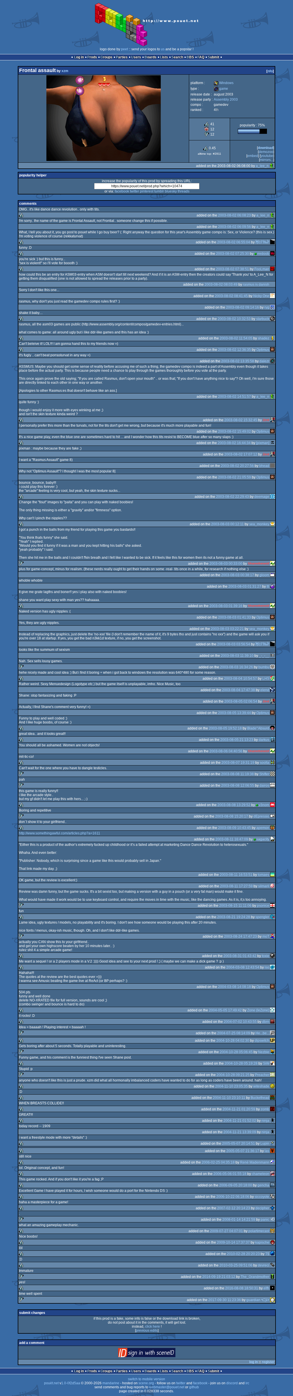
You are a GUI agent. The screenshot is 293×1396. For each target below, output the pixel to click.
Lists (164, 57)
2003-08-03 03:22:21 (227, 629)
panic (265, 1220)
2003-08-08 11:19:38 (237, 774)
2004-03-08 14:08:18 (234, 987)
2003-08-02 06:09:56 (234, 227)
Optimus (262, 350)
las (267, 1151)
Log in (79, 57)
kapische (262, 1242)
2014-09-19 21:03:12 (218, 1277)
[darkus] (272, 740)
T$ (267, 1254)
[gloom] (272, 575)
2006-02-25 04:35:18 (218, 1162)
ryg (266, 307)
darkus (264, 740)
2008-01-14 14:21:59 (238, 1220)
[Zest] (272, 420)
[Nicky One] (272, 296)
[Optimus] (272, 350)
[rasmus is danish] (272, 285)
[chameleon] (272, 1174)
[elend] (272, 690)
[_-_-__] (272, 656)
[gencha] (272, 1185)
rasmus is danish (256, 285)
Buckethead (260, 1098)
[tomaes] (272, 875)
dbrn (265, 1022)
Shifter (264, 774)
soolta (264, 763)
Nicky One (261, 296)
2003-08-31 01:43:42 (239, 956)
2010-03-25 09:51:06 (235, 1265)
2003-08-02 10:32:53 (234, 319)
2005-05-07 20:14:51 (238, 1144)
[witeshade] (272, 1086)
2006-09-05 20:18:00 (235, 1185)
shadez (263, 338)
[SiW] (272, 1063)
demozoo (266, 152)
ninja (265, 1121)
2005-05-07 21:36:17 (242, 1151)
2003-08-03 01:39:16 (225, 606)
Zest (266, 420)
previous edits (147, 1331)
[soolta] (272, 763)
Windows (223, 83)
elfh (266, 1288)
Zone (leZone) (258, 1010)
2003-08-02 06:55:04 (233, 242)
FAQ (200, 57)
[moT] (272, 936)
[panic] (272, 1220)
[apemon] (272, 828)
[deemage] (272, 497)
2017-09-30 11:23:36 (224, 1300)
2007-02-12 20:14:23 (233, 1208)
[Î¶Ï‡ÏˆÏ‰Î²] (272, 242)
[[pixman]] (272, 443)
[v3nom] (272, 805)
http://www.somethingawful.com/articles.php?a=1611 (59, 833)
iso (267, 967)
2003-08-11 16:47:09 (231, 839)
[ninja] (272, 1121)
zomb (265, 1109)
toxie (265, 956)
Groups (106, 57)
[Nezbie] (272, 1052)
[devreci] (272, 1265)
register (268, 1362)
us (163, 49)
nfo (270, 71)
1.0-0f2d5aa (70, 1383)
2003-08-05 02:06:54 (240, 701)
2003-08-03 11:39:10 (237, 656)
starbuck (262, 319)
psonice (263, 906)
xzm (65, 71)
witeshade (261, 1086)
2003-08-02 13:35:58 (237, 361)
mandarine (110, 1383)
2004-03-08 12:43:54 (242, 967)
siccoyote (262, 1197)
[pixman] (262, 443)
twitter (134, 191)
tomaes (263, 875)
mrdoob (263, 254)
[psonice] (272, 906)
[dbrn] (272, 1022)
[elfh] (272, 1288)
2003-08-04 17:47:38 (238, 690)
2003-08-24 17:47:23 (240, 936)
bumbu (263, 667)
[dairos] (272, 785)
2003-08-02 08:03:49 (221, 285)
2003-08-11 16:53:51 (236, 875)
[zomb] (272, 1109)
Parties (122, 57)
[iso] (272, 967)
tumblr (159, 191)
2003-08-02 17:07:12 (240, 454)
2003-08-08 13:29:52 (233, 805)
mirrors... (266, 160)
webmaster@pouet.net (166, 1387)
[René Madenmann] (272, 1162)
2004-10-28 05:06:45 (236, 1052)
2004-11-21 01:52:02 (239, 1121)
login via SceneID (156, 1354)
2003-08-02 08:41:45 (231, 296)
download (265, 148)
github (194, 1387)
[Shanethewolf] (272, 564)
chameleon (260, 1174)
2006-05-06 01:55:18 (229, 1174)
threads (183, 191)
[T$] (272, 1254)
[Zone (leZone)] (272, 1010)
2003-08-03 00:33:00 (225, 564)
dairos (264, 785)
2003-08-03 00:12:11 (227, 524)
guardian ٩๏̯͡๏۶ (257, 1300)
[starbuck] (272, 319)
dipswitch (262, 1041)
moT (265, 936)
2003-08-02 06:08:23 (234, 215)
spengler (262, 917)
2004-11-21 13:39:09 (239, 1132)
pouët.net (51, 1383)
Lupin (264, 1144)
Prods (92, 57)
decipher (262, 1208)
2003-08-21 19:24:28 (233, 917)
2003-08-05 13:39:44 (234, 713)
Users (136, 57)
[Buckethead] (272, 1098)
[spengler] (272, 917)
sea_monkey (259, 524)
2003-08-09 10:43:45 (234, 828)
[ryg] (272, 307)
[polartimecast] (272, 1231)
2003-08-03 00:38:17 (237, 575)
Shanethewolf (258, 564)
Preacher (262, 1075)
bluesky (171, 191)
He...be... (262, 1033)
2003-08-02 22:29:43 (232, 497)
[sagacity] (272, 839)
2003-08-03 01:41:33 (234, 617)
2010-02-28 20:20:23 (243, 1254)
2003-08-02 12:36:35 (234, 350)
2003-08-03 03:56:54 (233, 644)
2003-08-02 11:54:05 (236, 338)
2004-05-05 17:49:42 (225, 1010)
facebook (122, 191)
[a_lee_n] (272, 166)
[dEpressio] (272, 816)
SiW (266, 1063)
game (221, 89)
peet (124, 49)
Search (177, 57)
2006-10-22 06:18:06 (232, 1197)
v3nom (264, 805)
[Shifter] (272, 774)
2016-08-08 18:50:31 (241, 1288)
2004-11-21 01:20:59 (239, 1109)
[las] (272, 1151)
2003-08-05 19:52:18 (225, 728)
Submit (213, 57)
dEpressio (261, 816)
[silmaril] (272, 886)
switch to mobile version (146, 1379)
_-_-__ (264, 656)
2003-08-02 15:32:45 (240, 420)
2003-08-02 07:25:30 (232, 254)
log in (253, 1362)
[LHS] (272, 679)
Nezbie (263, 1052)
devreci (263, 1265)
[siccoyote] (272, 1197)
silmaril (263, 886)
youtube (267, 156)
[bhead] (272, 466)
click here (152, 1327)
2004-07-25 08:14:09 (233, 1033)
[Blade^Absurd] (272, 728)
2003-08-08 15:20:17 (231, 816)
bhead (264, 466)
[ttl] (272, 586)
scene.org (146, 1383)
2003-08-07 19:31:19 (237, 763)
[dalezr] (272, 361)
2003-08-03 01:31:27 (244, 586)
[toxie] (272, 956)
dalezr (264, 361)
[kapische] (272, 1242)
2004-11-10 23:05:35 (231, 1086)
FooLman (261, 269)
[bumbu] (272, 667)
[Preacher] (272, 1075)
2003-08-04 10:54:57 (240, 679)
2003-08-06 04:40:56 (225, 751)
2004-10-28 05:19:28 (241, 1063)
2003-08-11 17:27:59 (236, 886)
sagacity (262, 839)
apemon (262, 828)
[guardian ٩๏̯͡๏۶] (272, 1300)
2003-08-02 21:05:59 (234, 477)
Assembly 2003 (226, 100)
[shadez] (272, 338)
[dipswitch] (272, 1041)
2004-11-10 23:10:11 (229, 1098)
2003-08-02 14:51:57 (234, 397)
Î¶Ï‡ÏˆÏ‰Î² (262, 242)
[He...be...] (272, 1033)
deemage (261, 497)
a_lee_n (262, 166)
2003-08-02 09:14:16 (242, 307)
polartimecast (258, 1231)
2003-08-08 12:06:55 (237, 785)
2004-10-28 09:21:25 (233, 1075)
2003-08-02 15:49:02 (234, 431)
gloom (264, 575)
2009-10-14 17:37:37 (233, 1242)
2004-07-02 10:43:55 (240, 1022)
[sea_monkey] (272, 524)
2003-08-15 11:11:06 (235, 906)
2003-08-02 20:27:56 (237, 466)
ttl (268, 586)
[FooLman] (272, 269)
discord (232, 1383)
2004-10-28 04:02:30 (232, 1041)
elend (264, 690)
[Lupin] (272, 1144)
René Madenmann (254, 1162)
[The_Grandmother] (272, 1277)
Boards (150, 57)
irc (247, 1383)
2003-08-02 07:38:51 (232, 269)
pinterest (146, 191)
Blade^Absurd (258, 728)
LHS (265, 679)
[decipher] (272, 1208)
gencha (263, 1185)
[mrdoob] (272, 254)
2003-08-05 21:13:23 (236, 740)
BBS (190, 57)
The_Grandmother (255, 1277)
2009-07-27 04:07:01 (226, 1231)
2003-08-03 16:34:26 (236, 667)
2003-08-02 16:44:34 (234, 443)
